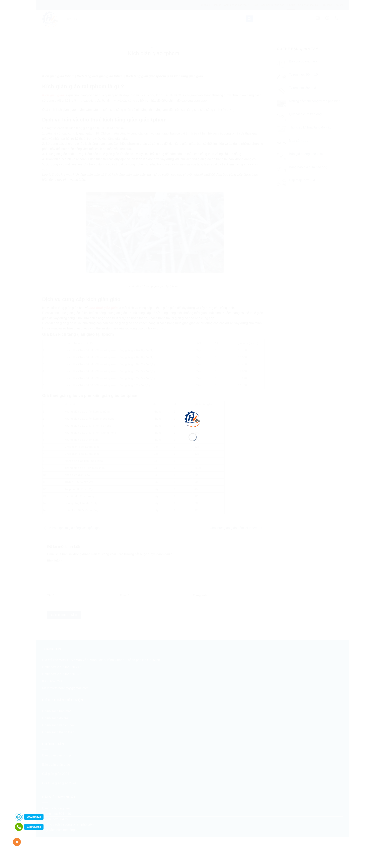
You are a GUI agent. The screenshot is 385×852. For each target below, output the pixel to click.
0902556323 (34, 816)
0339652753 (34, 826)
